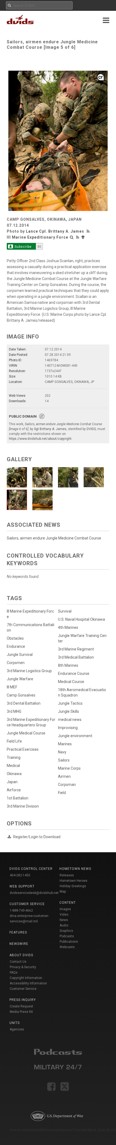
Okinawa (14, 774)
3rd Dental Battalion (23, 703)
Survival (64, 611)
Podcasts (67, 936)
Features (18, 932)
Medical (13, 765)
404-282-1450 (20, 875)
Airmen (64, 776)
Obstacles (15, 638)
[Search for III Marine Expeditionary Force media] (71, 237)
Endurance (16, 646)
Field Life (14, 741)
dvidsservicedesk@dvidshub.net (34, 893)
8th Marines (68, 665)
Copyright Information (26, 978)
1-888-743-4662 (21, 910)
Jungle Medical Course (26, 733)
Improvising (68, 728)
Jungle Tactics (70, 703)
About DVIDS (21, 955)
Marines (65, 744)
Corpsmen (16, 663)
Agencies (17, 1029)
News (64, 920)
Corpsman (67, 784)
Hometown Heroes (73, 881)
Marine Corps (69, 768)
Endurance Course (73, 673)
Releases (67, 875)
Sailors (64, 760)
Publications (69, 942)
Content (67, 903)
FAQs (14, 972)
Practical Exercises (23, 749)
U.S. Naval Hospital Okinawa (81, 619)
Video (64, 914)
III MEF (12, 687)
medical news (69, 719)
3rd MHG (14, 711)
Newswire (18, 944)
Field (62, 793)
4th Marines (68, 627)
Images (65, 909)
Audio (64, 925)
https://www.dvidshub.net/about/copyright (40, 439)
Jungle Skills (68, 711)
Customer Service (23, 989)
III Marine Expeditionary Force (37, 237)
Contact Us (18, 962)
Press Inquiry (22, 1000)
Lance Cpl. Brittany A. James (55, 231)
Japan (12, 782)
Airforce (14, 790)
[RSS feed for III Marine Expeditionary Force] (77, 237)
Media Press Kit (21, 1012)
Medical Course (71, 681)
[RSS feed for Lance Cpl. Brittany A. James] (89, 231)
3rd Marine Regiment (76, 649)
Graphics (66, 931)
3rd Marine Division (23, 806)
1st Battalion (17, 798)
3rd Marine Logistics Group (29, 671)
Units (14, 1023)
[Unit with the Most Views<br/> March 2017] (83, 237)
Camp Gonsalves (21, 695)
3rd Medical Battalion (76, 657)
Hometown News (75, 869)
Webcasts (67, 947)
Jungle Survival (20, 654)
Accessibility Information (28, 983)
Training (14, 757)
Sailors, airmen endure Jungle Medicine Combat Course (54, 538)
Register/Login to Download (36, 837)
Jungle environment (75, 736)
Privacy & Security (23, 967)
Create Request (21, 1006)
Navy (62, 752)
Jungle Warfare (20, 679)
